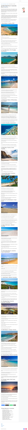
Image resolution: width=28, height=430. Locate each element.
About (1, 424)
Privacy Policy (2, 425)
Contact (2, 426)
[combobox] (23, 1)
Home (1, 423)
